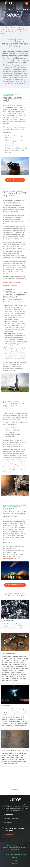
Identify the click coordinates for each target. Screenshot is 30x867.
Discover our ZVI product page (12, 282)
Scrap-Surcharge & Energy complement (15, 854)
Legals (15, 860)
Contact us (8, 289)
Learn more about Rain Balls (11, 558)
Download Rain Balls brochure (15, 585)
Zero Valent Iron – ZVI (17, 235)
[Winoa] (8, 3)
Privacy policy (15, 857)
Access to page (8, 834)
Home (2, 28)
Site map (15, 863)
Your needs (9, 28)
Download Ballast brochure (15, 180)
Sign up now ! (7, 822)
